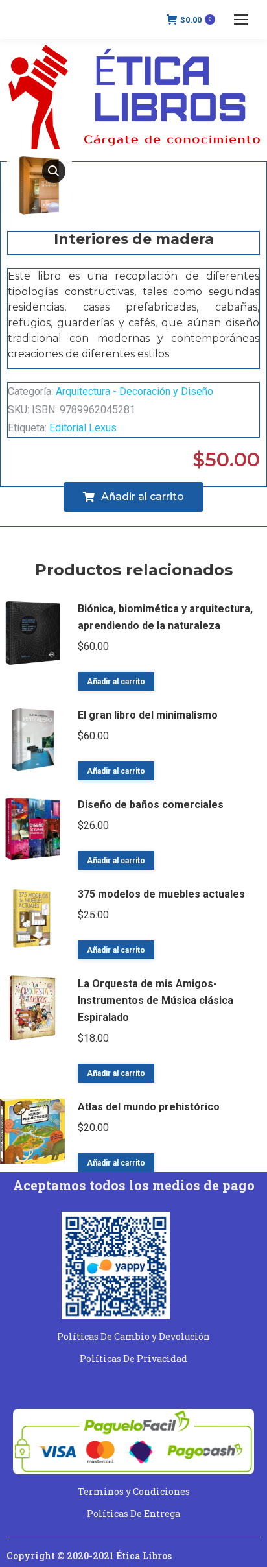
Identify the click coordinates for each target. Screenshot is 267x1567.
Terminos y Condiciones (134, 1491)
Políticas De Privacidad (133, 1358)
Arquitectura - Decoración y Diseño (134, 391)
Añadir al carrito (116, 681)
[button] (53, 171)
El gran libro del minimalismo (148, 715)
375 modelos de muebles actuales (161, 894)
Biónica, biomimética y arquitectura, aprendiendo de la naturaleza (165, 617)
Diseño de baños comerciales (151, 804)
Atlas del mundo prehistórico (149, 1107)
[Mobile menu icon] (241, 19)
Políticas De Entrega (133, 1513)
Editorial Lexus (83, 428)
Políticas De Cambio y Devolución (133, 1336)
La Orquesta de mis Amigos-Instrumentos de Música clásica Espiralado (155, 1000)
